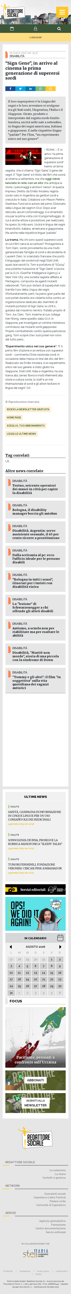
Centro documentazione (51, 1228)
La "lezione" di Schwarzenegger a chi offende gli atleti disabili (32, 607)
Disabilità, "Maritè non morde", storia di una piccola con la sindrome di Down (35, 656)
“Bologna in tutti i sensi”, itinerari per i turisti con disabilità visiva (32, 583)
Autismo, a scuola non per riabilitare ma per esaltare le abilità (35, 631)
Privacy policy (43, 1271)
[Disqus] (35, 739)
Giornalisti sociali (55, 1193)
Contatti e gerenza (54, 1177)
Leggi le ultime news (21, 433)
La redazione (58, 1170)
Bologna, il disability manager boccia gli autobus (34, 511)
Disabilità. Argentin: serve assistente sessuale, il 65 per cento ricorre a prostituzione (36, 534)
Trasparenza (24, 1271)
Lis (7, 461)
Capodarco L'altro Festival (50, 1197)
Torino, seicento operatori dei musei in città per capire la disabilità (35, 489)
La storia (60, 1174)
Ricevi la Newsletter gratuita (28, 409)
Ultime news (35, 797)
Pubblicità (8, 1271)
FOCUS (16, 1001)
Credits (38, 1274)
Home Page (14, 417)
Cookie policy (62, 1271)
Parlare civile (58, 1201)
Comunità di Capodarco (51, 1204)
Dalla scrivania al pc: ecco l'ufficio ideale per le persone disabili (36, 558)
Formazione (58, 1224)
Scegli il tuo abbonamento (26, 425)
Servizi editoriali (56, 1232)
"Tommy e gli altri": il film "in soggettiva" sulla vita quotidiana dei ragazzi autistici (36, 682)
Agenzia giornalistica (52, 1220)
